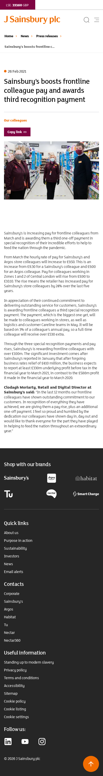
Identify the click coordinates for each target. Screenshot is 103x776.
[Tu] (8, 493)
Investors (11, 556)
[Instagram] (42, 742)
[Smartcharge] (86, 493)
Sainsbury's (13, 601)
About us (11, 533)
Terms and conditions (21, 678)
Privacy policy (15, 670)
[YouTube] (25, 742)
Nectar (9, 633)
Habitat (10, 617)
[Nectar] (51, 493)
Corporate (12, 594)
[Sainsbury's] (16, 478)
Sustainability (15, 548)
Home (8, 36)
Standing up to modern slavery (29, 662)
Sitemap (11, 693)
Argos (8, 609)
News (25, 36)
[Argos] (51, 477)
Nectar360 (12, 640)
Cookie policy (15, 701)
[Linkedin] (8, 742)
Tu (6, 625)
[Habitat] (86, 477)
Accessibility (14, 686)
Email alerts (13, 572)
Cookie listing (15, 709)
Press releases (47, 36)
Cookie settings (16, 717)
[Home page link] (43, 20)
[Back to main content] (91, 764)
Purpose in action (18, 541)
